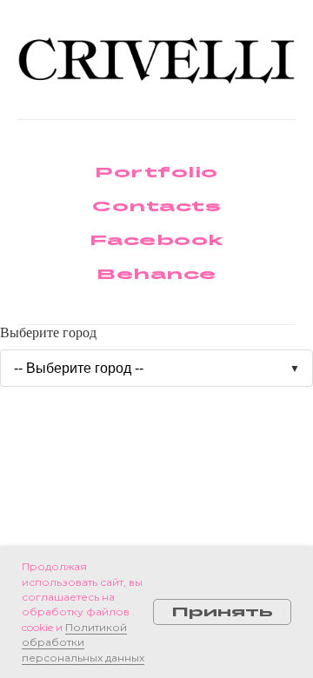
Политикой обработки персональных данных (83, 642)
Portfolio (156, 171)
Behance (156, 273)
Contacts (156, 205)
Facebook (157, 239)
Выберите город (48, 332)
